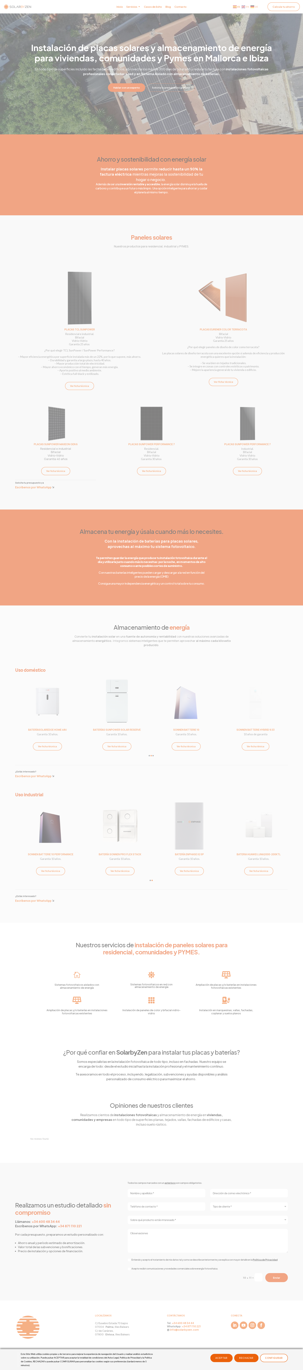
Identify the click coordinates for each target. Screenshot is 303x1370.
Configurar (274, 1357)
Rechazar (246, 1357)
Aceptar (221, 1357)
